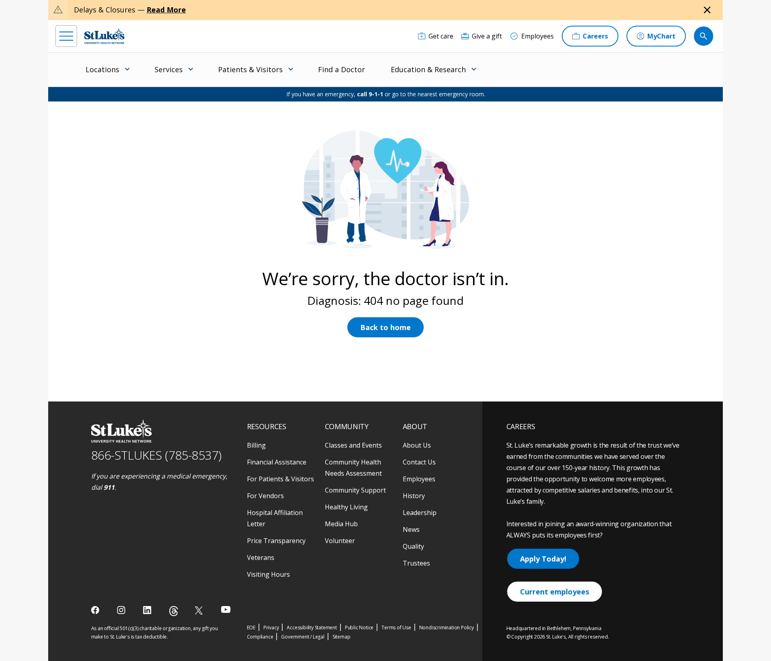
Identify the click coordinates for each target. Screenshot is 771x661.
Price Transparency (276, 540)
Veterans (260, 557)
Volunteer (340, 540)
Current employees (554, 591)
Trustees (416, 563)
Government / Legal (302, 636)
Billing (256, 445)
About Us (417, 445)
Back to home (385, 327)
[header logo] (104, 36)
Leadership (419, 512)
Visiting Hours (268, 574)
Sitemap (341, 636)
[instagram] (122, 610)
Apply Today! (543, 559)
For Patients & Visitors (280, 478)
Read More (166, 9)
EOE (251, 627)
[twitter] (200, 610)
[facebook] (96, 610)
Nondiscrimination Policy (446, 627)
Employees (419, 478)
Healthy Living (346, 507)
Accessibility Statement (312, 627)
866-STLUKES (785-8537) (156, 455)
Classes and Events (353, 445)
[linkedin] (148, 610)
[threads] (174, 611)
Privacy (271, 627)
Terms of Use (396, 627)
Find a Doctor (341, 69)
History (414, 495)
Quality (413, 546)
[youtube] (226, 609)
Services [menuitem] (169, 69)
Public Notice (359, 627)
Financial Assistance (276, 462)
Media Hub (341, 523)
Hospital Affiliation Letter (275, 518)
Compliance (260, 636)
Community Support (355, 490)
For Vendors (265, 495)
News (411, 529)
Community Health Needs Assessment (353, 468)
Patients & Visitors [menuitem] (250, 69)
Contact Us (419, 462)
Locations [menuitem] (102, 69)
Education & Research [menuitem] (428, 69)
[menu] (66, 36)
